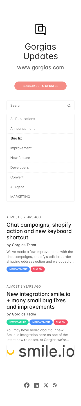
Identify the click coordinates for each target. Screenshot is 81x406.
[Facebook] (29, 384)
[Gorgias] (40, 30)
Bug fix (16, 138)
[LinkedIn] (38, 384)
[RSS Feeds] (55, 384)
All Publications (22, 119)
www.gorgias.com (40, 67)
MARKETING (20, 197)
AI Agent (17, 187)
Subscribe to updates (40, 86)
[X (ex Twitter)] (48, 384)
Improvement (21, 148)
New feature (20, 158)
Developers (19, 167)
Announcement (22, 128)
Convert (16, 177)
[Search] (69, 105)
